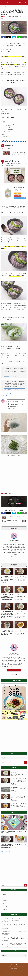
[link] (12, 556)
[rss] (14, 964)
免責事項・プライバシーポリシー (18, 966)
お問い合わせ (14, 968)
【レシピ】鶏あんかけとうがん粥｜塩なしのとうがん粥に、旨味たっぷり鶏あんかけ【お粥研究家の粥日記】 (14, 926)
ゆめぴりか (9, 394)
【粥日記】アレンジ (10, 16)
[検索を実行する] (25, 762)
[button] (3, 37)
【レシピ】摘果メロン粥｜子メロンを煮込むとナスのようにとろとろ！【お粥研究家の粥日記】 (14, 920)
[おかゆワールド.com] (7, 2)
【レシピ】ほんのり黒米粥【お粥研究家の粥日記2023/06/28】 (18, 153)
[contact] (16, 674)
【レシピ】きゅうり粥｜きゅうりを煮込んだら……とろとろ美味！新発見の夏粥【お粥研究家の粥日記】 (14, 939)
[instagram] (16, 556)
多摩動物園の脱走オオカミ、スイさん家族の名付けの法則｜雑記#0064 (14, 933)
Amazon (17, 193)
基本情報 (5, 909)
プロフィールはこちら (14, 669)
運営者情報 (9, 966)
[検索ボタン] (20, 2)
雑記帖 (4, 894)
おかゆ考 (5, 900)
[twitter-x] (14, 556)
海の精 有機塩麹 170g (19, 188)
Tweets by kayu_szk (5, 851)
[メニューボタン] (25, 2)
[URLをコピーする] (24, 37)
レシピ (4, 897)
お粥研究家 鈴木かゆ (14, 540)
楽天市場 (17, 195)
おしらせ (5, 906)
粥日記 (4, 16)
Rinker (20, 189)
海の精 (5, 396)
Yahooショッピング (19, 197)
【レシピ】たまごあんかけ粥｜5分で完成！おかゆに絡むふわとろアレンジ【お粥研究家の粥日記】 (14, 945)
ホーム (4, 966)
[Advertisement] (14, 475)
